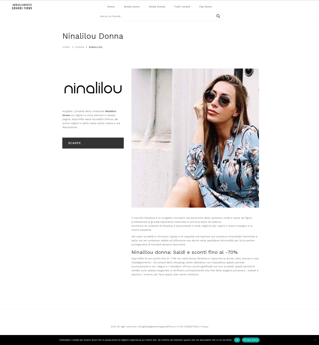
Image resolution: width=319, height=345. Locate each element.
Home (111, 6)
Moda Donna (157, 6)
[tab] (93, 88)
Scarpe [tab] (74, 143)
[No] (315, 340)
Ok (237, 340)
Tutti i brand (182, 6)
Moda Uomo (132, 6)
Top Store (205, 6)
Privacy (204, 326)
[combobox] (159, 16)
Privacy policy (251, 340)
